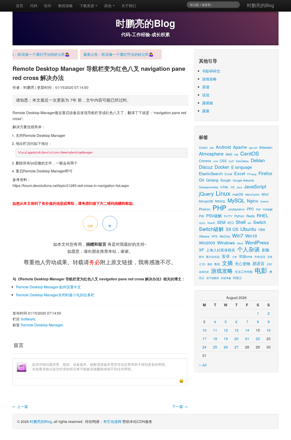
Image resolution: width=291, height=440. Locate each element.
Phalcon (205, 209)
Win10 (251, 236)
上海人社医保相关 (220, 250)
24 (204, 347)
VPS (214, 236)
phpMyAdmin (236, 209)
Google (225, 180)
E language (241, 167)
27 (236, 347)
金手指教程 (212, 278)
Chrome (205, 160)
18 (215, 338)
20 (236, 338)
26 (226, 347)
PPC (250, 208)
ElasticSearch (211, 173)
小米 (234, 256)
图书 (201, 256)
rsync (202, 223)
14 (247, 330)
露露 (205, 110)
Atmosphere (211, 153)
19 (226, 338)
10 (204, 330)
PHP (219, 207)
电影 (261, 270)
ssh (249, 223)
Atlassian (265, 147)
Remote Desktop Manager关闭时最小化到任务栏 (55, 294)
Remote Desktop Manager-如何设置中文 (48, 286)
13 (236, 330)
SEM (221, 222)
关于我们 (128, 5)
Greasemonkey (208, 187)
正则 (269, 264)
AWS (229, 154)
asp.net (253, 147)
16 (268, 330)
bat (236, 154)
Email (228, 174)
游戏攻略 (209, 79)
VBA (261, 229)
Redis (250, 216)
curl (231, 161)
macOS (237, 194)
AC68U (203, 147)
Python (239, 216)
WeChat (225, 236)
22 (258, 338)
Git (201, 180)
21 (247, 338)
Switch (259, 222)
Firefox (265, 173)
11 (215, 330)
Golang (212, 180)
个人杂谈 (248, 249)
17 (204, 338)
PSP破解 (268, 209)
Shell (241, 222)
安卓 (226, 256)
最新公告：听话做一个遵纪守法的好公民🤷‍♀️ (115, 54)
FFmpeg (251, 174)
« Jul (203, 364)
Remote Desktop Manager (42, 324)
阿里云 (237, 278)
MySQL (236, 200)
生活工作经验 (244, 271)
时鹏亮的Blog (260, 5)
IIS (232, 187)
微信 (209, 264)
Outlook (264, 201)
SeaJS (211, 223)
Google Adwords (243, 180)
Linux (223, 193)
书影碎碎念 (211, 71)
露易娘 (207, 102)
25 (215, 347)
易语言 (258, 263)
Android (223, 147)
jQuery (206, 193)
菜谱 (205, 87)
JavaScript (255, 186)
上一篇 (20, 406)
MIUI (265, 194)
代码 (33, 5)
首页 (19, 5)
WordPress (257, 242)
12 (226, 330)
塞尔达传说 (213, 256)
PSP (258, 209)
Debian (258, 160)
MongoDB (206, 201)
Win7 (237, 235)
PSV (201, 216)
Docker (222, 167)
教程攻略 (65, 5)
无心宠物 (242, 263)
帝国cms (245, 256)
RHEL (262, 215)
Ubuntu (248, 228)
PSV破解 (214, 215)
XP (201, 250)
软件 (47, 5)
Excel (239, 173)
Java (239, 187)
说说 (205, 94)
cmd (215, 161)
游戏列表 (204, 272)
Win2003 (207, 243)
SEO (230, 222)
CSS (223, 161)
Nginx (252, 200)
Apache (240, 147)
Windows (226, 242)
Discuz (206, 167)
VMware (204, 236)
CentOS (249, 153)
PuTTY (228, 216)
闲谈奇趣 (226, 278)
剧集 (266, 250)
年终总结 (259, 256)
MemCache (252, 194)
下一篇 (180, 406)
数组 (217, 264)
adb (212, 147)
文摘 (227, 263)
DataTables (242, 161)
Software (28, 319)
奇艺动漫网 (112, 421)
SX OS (232, 229)
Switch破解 (211, 228)
